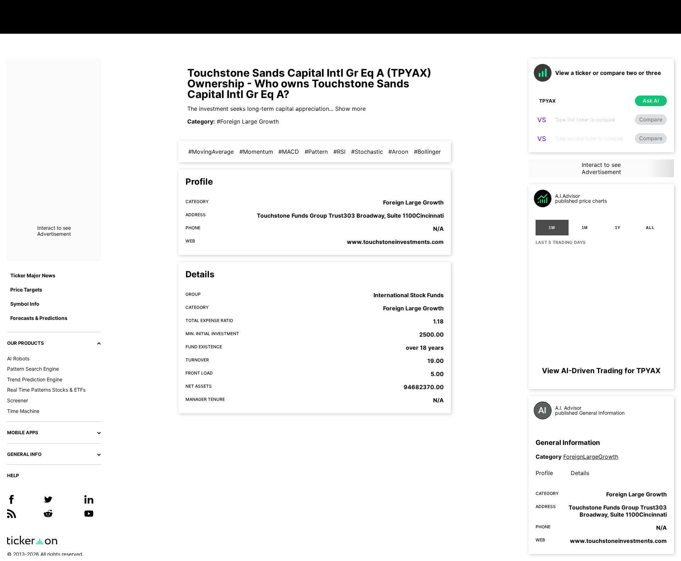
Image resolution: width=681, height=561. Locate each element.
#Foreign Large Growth (248, 121)
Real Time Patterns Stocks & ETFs (46, 390)
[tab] (552, 227)
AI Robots (18, 358)
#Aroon (398, 151)
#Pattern (316, 151)
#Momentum (256, 151)
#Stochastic (367, 151)
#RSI (339, 151)
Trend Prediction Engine (34, 379)
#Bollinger (427, 151)
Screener (17, 400)
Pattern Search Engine (33, 369)
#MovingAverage (211, 151)
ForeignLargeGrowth (590, 456)
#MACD (288, 151)
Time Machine (23, 411)
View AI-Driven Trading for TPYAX (601, 370)
